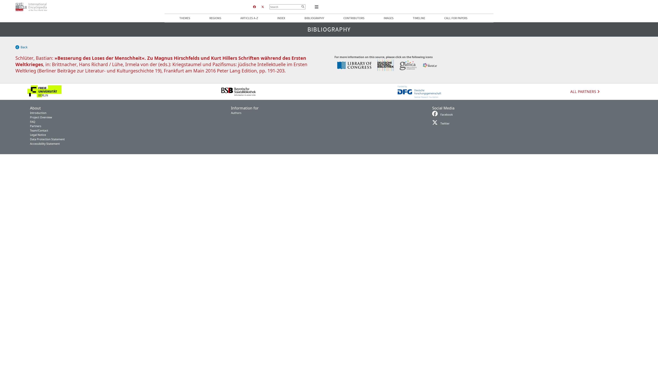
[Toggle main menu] (317, 7)
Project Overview (41, 117)
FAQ (32, 122)
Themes (184, 18)
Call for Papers (455, 18)
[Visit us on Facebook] (254, 7)
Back (24, 47)
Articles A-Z (249, 18)
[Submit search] (302, 6)
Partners (35, 126)
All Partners (583, 91)
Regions (215, 18)
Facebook (446, 114)
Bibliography (314, 18)
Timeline (419, 18)
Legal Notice (38, 135)
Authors (236, 113)
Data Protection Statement (47, 139)
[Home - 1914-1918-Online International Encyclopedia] (32, 7)
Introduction (38, 113)
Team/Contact (39, 130)
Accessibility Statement (45, 144)
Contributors (353, 18)
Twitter (445, 123)
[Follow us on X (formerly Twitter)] (262, 7)
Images (389, 18)
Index (281, 18)
